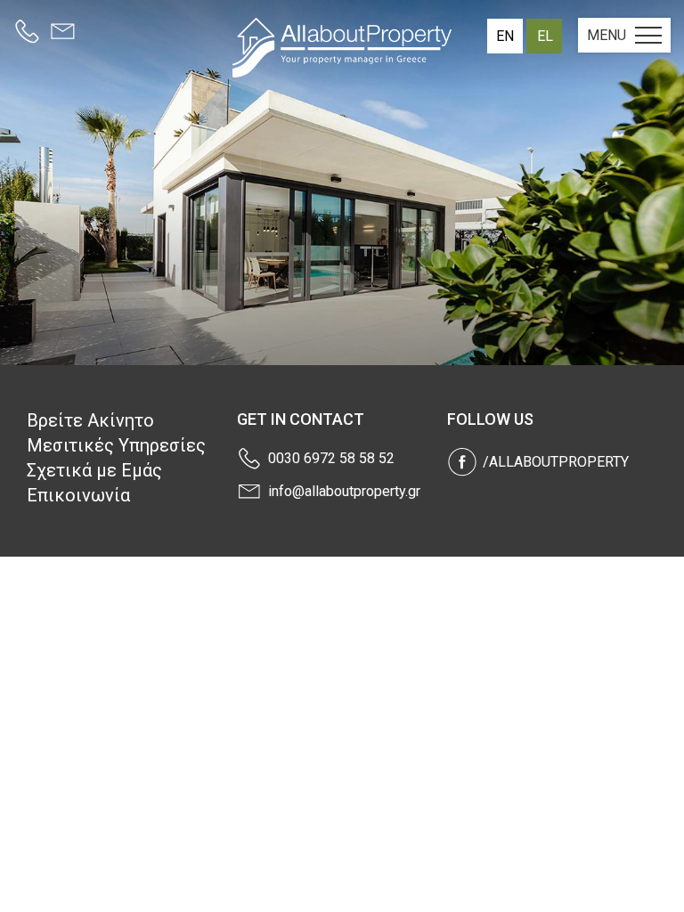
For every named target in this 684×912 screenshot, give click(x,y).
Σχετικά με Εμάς (94, 470)
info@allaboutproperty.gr (344, 491)
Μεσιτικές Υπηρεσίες (116, 445)
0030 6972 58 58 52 (331, 458)
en (505, 36)
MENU (606, 35)
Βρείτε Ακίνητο (90, 420)
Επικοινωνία (78, 495)
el (545, 36)
